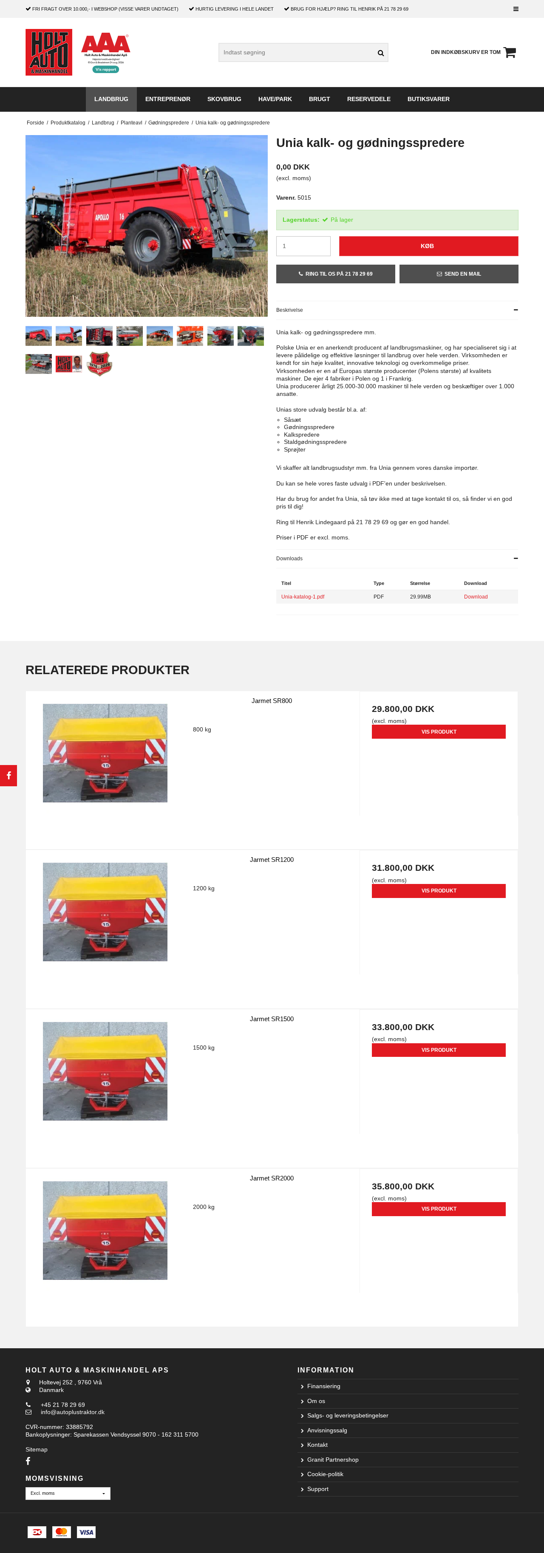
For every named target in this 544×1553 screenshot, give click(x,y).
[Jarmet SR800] (105, 770)
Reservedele (369, 99)
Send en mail (463, 274)
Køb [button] (427, 246)
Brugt (319, 99)
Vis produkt (439, 732)
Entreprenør (167, 99)
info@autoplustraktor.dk (73, 1412)
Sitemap (37, 1449)
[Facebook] (8, 775)
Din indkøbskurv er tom (466, 52)
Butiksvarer (429, 99)
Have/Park (275, 99)
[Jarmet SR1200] (105, 929)
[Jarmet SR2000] (105, 1248)
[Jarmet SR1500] (105, 1088)
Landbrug (111, 99)
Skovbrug (224, 99)
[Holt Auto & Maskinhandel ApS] (49, 52)
